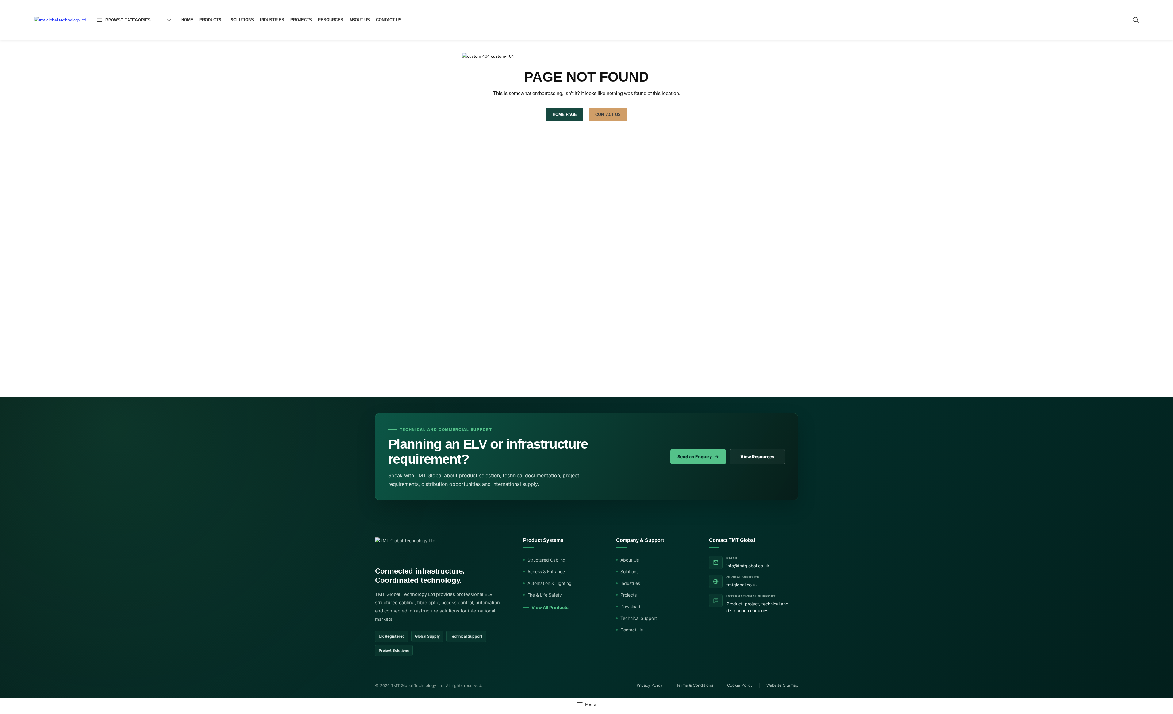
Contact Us (631, 629)
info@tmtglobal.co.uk (747, 565)
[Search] (1136, 20)
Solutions (629, 571)
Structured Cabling (546, 559)
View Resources (757, 456)
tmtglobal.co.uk (742, 584)
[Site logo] (60, 19)
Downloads (631, 606)
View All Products (550, 607)
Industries (630, 583)
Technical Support (638, 618)
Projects (628, 594)
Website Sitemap (782, 685)
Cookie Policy (740, 685)
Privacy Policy (649, 685)
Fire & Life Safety (544, 594)
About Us (629, 559)
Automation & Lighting (549, 583)
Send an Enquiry (698, 456)
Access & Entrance (546, 571)
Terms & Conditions (694, 685)
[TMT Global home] (405, 548)
